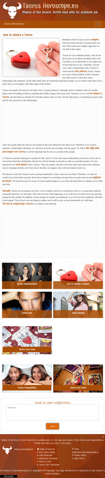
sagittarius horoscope (48, 458)
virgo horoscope (45, 455)
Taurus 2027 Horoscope (49, 464)
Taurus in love (45, 461)
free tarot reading (47, 452)
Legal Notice (79, 458)
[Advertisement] (52, 124)
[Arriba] (103, 437)
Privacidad (8, 476)
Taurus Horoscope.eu (50, 6)
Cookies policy (80, 455)
